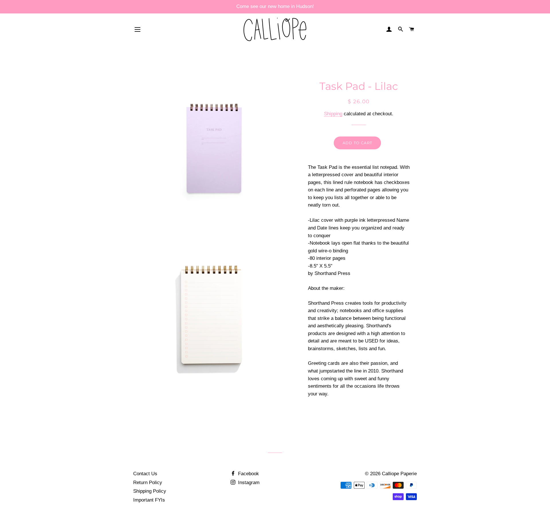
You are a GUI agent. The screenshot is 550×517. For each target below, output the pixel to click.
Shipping (333, 113)
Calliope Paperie (399, 473)
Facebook (248, 473)
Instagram (248, 482)
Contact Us (145, 473)
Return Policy (147, 482)
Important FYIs (149, 500)
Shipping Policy (149, 491)
